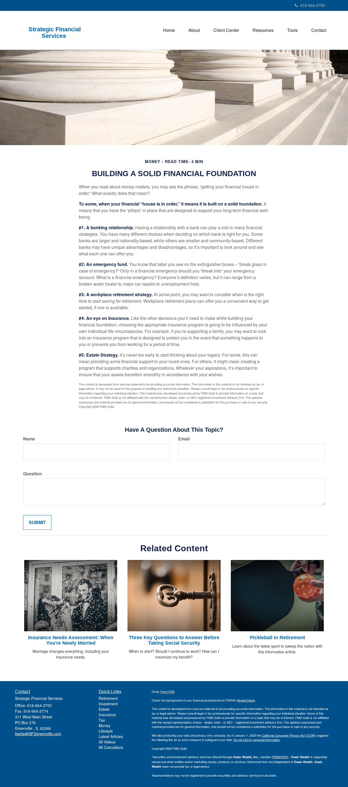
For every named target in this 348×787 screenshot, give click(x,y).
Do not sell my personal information (257, 739)
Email (183, 439)
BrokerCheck (246, 700)
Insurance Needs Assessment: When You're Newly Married (70, 640)
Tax (102, 720)
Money (104, 725)
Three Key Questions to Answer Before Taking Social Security (174, 640)
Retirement (108, 698)
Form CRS (167, 691)
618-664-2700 (312, 5)
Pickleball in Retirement (277, 637)
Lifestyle (106, 731)
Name (29, 439)
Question (32, 474)
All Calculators (111, 747)
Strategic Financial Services (55, 32)
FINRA (276, 757)
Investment (108, 703)
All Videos (107, 742)
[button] (194, 30)
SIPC (285, 757)
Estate (104, 709)
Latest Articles (111, 736)
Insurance (107, 714)
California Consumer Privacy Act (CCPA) (289, 735)
